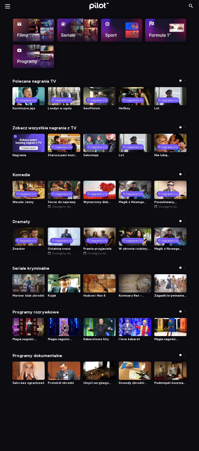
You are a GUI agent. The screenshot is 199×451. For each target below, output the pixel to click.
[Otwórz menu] (7, 6)
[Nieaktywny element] (33, 30)
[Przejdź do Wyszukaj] (191, 6)
